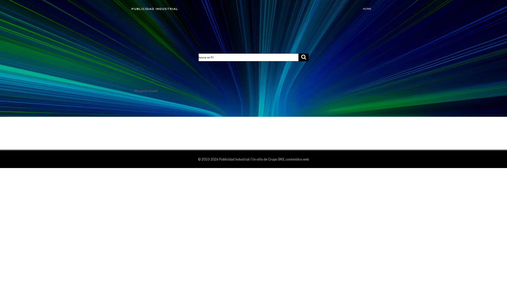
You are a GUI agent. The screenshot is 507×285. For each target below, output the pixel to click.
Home (367, 8)
